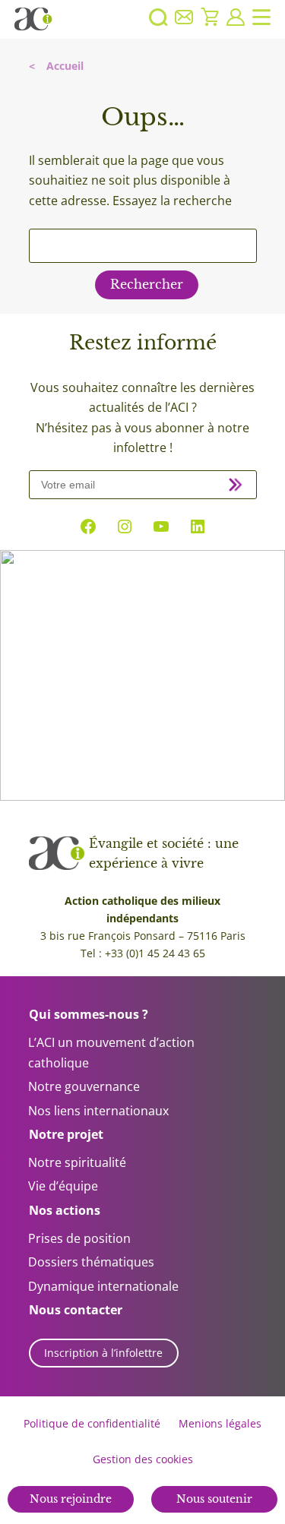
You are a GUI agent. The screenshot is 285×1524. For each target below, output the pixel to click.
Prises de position (79, 1238)
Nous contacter (75, 1309)
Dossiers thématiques (91, 1262)
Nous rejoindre (71, 1499)
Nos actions (64, 1210)
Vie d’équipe (63, 1186)
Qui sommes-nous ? (88, 1014)
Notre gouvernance (84, 1086)
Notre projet (66, 1134)
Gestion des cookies (143, 1459)
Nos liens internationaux (98, 1110)
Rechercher (146, 284)
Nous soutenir (214, 1499)
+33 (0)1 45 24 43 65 (155, 953)
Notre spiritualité (77, 1162)
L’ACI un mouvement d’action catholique (111, 1052)
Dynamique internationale (103, 1286)
